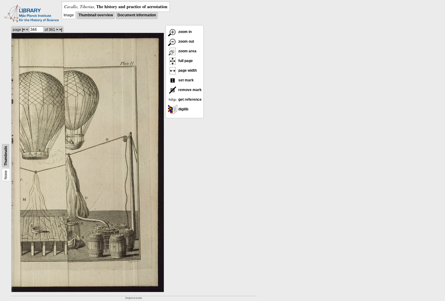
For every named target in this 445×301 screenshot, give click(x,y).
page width (187, 70)
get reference (189, 99)
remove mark (189, 90)
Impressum (133, 297)
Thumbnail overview (95, 15)
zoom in (184, 32)
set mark (185, 80)
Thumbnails (6, 156)
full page (185, 61)
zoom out (185, 41)
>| (60, 30)
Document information (136, 15)
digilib (182, 109)
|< (23, 30)
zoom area (186, 51)
